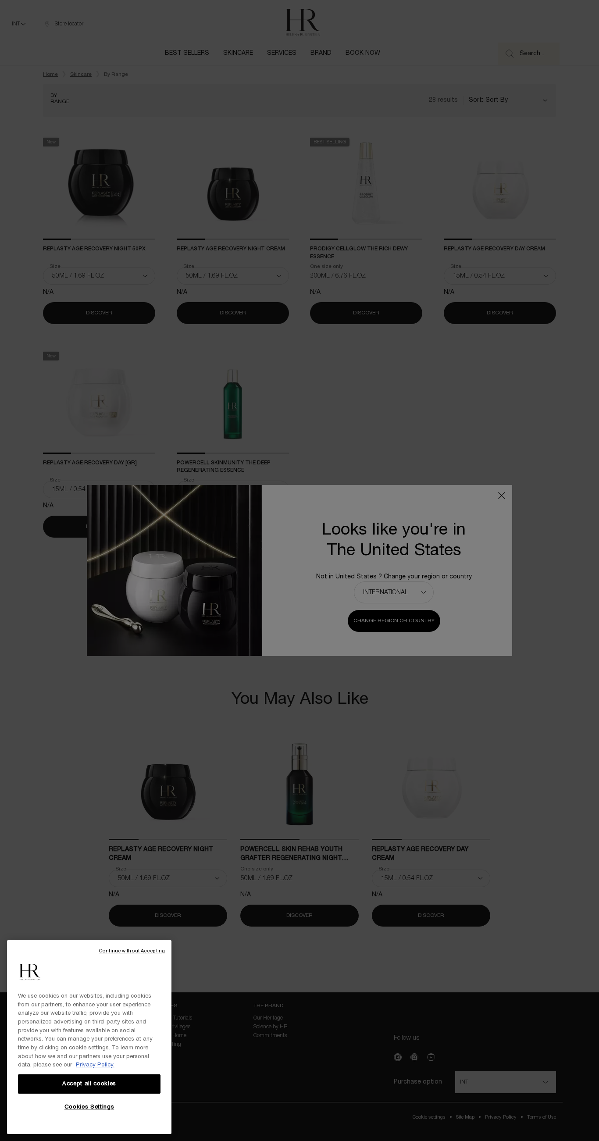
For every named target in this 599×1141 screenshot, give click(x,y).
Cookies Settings (89, 1107)
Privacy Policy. (95, 1065)
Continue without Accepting (132, 951)
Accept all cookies (89, 1084)
